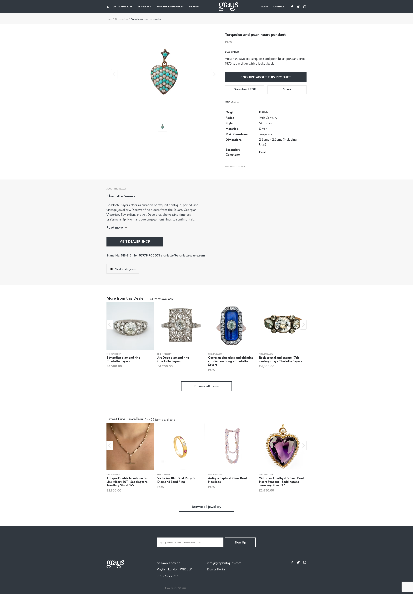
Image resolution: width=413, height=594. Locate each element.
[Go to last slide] (109, 325)
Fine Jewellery (121, 19)
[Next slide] (214, 74)
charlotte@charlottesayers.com (183, 255)
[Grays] (115, 564)
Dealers (194, 6)
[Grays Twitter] (298, 7)
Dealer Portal (216, 569)
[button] (162, 127)
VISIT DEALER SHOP (135, 241)
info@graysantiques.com (224, 563)
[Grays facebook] (292, 7)
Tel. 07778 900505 (147, 255)
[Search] (108, 7)
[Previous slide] (114, 74)
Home (109, 19)
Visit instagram (125, 269)
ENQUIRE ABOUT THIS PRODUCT (266, 77)
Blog (264, 6)
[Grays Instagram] (305, 7)
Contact (278, 6)
